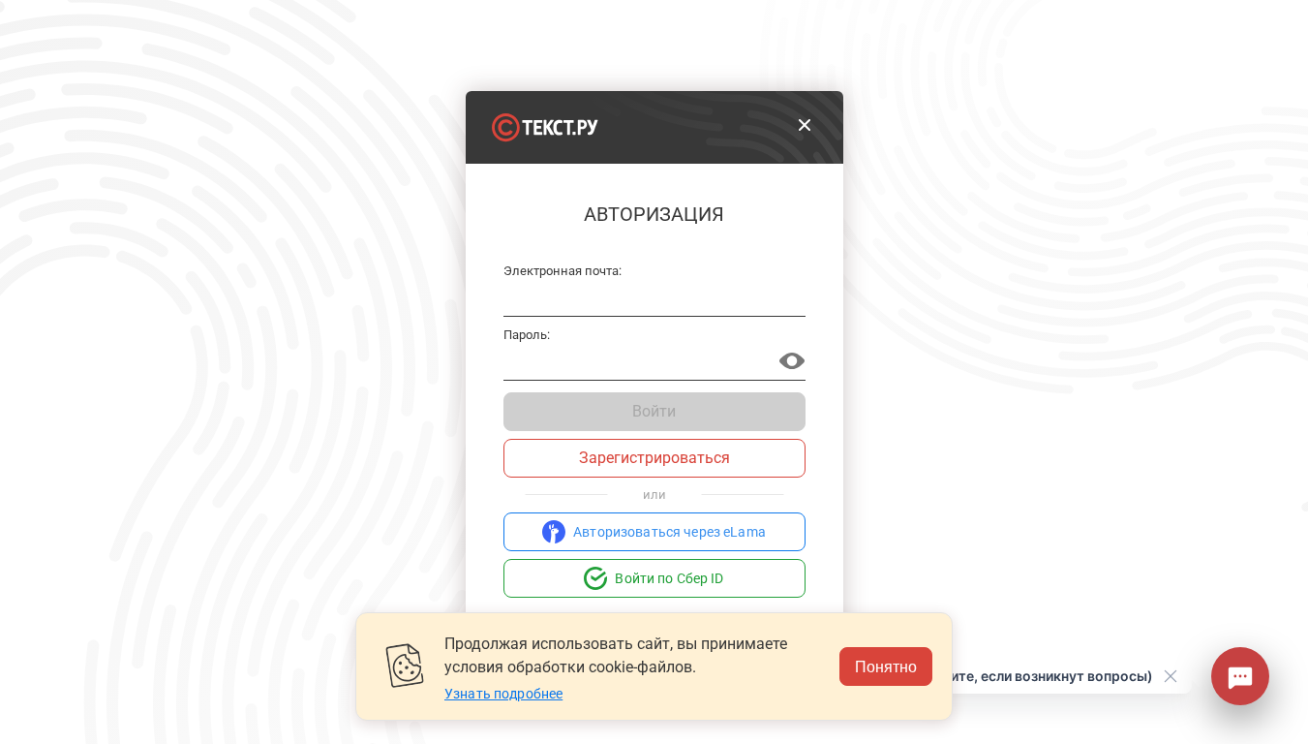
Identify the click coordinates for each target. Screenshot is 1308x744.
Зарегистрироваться (654, 458)
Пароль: (526, 335)
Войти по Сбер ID (669, 578)
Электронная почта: (563, 271)
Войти (654, 411)
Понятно (886, 666)
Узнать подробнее (503, 693)
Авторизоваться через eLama (669, 532)
